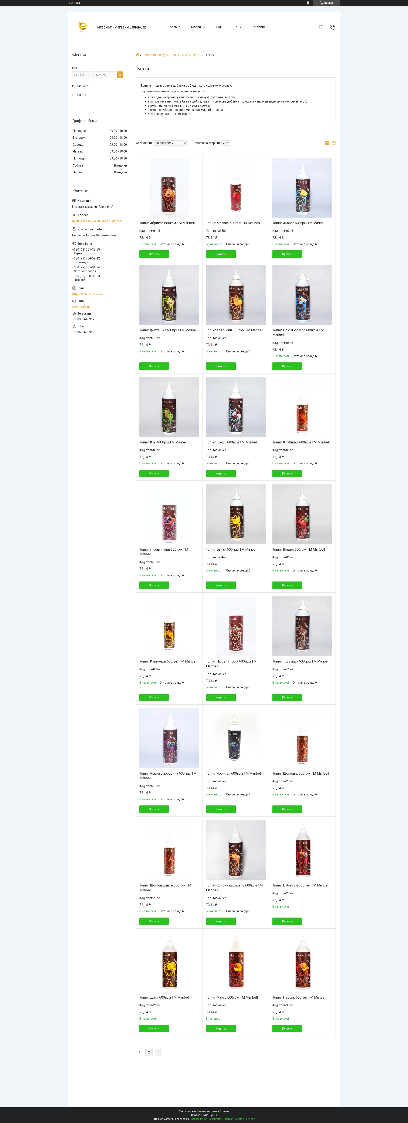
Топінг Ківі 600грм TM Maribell (163, 442)
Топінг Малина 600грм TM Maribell (233, 223)
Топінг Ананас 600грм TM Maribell (298, 223)
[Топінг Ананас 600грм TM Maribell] (302, 188)
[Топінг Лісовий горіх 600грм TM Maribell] (236, 626)
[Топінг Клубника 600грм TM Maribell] (302, 407)
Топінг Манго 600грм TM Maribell (232, 997)
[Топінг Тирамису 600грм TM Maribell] (302, 626)
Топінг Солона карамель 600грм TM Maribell (234, 887)
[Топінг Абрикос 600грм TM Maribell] (169, 188)
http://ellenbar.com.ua (87, 294)
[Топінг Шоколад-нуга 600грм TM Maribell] (169, 850)
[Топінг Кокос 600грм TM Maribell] (236, 407)
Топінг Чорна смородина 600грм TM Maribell (167, 775)
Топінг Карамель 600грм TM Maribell (168, 661)
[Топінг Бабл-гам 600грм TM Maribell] (302, 850)
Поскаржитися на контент (205, 1118)
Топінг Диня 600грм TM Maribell (164, 997)
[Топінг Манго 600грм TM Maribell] (236, 962)
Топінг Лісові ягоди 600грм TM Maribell (163, 551)
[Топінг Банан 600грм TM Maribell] (236, 514)
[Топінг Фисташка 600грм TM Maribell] (169, 295)
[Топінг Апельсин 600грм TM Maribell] (236, 295)
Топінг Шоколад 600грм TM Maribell (300, 773)
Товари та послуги (155, 55)
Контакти (258, 27)
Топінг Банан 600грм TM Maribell (231, 549)
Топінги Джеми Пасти (186, 55)
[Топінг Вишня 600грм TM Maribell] (302, 514)
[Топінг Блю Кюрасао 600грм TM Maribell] (302, 295)
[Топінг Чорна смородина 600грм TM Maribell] (169, 738)
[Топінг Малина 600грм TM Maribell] (236, 188)
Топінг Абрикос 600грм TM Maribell (167, 223)
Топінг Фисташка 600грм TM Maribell (168, 330)
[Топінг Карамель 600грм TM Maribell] (169, 626)
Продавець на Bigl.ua (204, 1115)
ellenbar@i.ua (81, 306)
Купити (154, 254)
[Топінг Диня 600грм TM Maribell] (169, 962)
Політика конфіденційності (239, 1118)
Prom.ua (224, 1111)
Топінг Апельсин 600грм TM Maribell (234, 330)
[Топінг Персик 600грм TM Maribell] (302, 962)
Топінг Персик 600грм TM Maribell (299, 997)
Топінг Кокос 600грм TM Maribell (232, 442)
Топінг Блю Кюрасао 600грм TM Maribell (298, 332)
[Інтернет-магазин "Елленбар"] (83, 27)
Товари (196, 27)
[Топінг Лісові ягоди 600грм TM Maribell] (169, 514)
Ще (235, 27)
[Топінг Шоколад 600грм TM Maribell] (302, 738)
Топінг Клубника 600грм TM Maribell (301, 442)
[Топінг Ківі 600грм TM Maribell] (169, 407)
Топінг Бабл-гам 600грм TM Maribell (300, 885)
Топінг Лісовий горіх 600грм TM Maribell (231, 663)
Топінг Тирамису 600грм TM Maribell (300, 661)
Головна (174, 27)
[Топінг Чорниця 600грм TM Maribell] (236, 738)
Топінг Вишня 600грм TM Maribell (298, 549)
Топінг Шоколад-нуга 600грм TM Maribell (165, 887)
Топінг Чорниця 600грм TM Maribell (234, 773)
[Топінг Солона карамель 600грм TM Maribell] (236, 850)
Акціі (218, 27)
